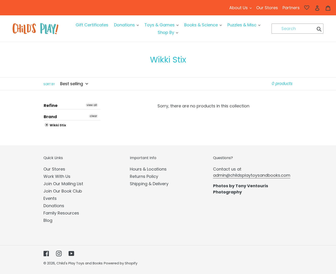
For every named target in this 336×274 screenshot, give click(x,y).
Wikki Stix (57, 125)
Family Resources (61, 213)
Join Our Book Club (62, 191)
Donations (53, 206)
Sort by (49, 84)
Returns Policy (144, 176)
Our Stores (54, 169)
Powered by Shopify (120, 263)
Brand (50, 116)
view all (92, 105)
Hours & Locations (148, 169)
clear (93, 116)
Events (50, 198)
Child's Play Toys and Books (79, 263)
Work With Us (56, 176)
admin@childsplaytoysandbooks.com (251, 175)
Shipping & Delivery (149, 184)
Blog (47, 220)
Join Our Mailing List (63, 184)
